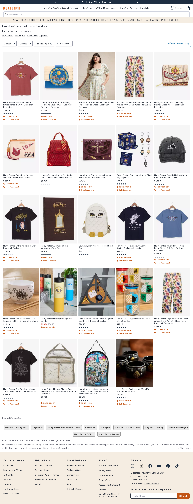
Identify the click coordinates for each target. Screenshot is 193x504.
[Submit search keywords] (5, 14)
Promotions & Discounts (46, 479)
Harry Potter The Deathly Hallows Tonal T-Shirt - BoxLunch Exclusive (19, 390)
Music (131, 20)
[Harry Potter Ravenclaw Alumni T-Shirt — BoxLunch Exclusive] (134, 219)
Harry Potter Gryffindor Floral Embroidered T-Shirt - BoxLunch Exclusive (18, 104)
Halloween (151, 20)
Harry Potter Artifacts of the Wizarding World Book (54, 247)
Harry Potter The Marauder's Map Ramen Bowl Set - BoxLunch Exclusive (21, 320)
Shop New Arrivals (128, 8)
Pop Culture (117, 20)
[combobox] (96, 14)
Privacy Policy (105, 470)
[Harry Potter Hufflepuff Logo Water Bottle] (58, 292)
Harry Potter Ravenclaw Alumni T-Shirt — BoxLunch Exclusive (132, 247)
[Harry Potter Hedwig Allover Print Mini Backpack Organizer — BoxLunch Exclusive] (58, 363)
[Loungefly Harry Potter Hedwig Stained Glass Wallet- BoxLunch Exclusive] (172, 76)
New (15, 20)
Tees (70, 20)
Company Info (73, 475)
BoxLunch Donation (75, 465)
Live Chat (159, 472)
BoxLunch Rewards (43, 465)
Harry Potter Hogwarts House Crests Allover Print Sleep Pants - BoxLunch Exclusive (134, 104)
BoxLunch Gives (74, 470)
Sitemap (102, 489)
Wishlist (38, 484)
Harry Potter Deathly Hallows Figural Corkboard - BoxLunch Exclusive (96, 320)
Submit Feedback (151, 483)
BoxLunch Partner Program (47, 475)
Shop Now (106, 2)
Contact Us (8, 465)
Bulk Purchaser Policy (108, 465)
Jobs (69, 484)
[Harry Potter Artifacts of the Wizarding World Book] (58, 219)
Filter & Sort (65, 43)
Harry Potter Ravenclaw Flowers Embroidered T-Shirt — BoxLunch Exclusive (169, 248)
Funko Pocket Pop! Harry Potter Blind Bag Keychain (134, 176)
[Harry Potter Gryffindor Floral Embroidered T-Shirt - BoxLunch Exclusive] (21, 76)
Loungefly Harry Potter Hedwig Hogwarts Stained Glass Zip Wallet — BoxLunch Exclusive (58, 104)
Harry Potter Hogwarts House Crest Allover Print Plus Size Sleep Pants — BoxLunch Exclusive (171, 321)
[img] (132, 466)
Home (104, 20)
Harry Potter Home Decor (127, 427)
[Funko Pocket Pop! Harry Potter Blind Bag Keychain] (134, 149)
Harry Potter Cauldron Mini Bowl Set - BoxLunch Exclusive (134, 390)
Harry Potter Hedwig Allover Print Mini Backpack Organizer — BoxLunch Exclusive (58, 391)
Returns (7, 479)
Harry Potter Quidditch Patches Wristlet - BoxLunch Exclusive (18, 176)
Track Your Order (11, 489)
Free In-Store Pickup (12, 470)
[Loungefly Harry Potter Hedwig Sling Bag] (96, 219)
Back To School (170, 20)
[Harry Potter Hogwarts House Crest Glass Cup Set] (134, 292)
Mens (62, 20)
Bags (78, 20)
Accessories (91, 20)
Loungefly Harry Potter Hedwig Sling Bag (96, 247)
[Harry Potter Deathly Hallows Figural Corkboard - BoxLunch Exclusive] (96, 292)
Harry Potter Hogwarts (16, 427)
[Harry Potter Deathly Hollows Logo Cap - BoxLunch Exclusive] (172, 149)
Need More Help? (11, 493)
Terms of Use (105, 480)
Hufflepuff (105, 427)
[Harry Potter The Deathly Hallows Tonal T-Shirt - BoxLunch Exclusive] (21, 363)
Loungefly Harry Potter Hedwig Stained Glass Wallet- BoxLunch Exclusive (169, 104)
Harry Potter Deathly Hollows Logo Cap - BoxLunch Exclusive (170, 176)
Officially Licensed (75, 489)
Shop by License (28, 26)
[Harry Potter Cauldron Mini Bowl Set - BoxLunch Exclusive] (134, 363)
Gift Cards (8, 475)
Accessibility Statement (109, 485)
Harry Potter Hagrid (178, 427)
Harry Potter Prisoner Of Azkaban (64, 427)
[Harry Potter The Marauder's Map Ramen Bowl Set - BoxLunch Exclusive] (21, 292)
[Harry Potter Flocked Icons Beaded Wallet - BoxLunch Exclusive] (96, 149)
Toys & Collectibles (33, 20)
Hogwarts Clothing (154, 427)
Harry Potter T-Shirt (84, 434)
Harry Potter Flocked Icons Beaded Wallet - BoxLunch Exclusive (95, 176)
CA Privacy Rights (107, 475)
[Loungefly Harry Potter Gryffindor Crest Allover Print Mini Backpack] (58, 149)
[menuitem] (188, 8)
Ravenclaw (90, 427)
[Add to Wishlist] (36, 55)
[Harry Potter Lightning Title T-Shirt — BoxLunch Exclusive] (21, 219)
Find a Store (72, 479)
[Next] (137, 2)
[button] (176, 8)
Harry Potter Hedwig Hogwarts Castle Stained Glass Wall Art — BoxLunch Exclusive (93, 391)
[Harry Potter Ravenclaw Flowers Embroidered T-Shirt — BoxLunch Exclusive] (172, 219)
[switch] (179, 44)
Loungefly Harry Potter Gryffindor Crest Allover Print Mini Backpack (57, 176)
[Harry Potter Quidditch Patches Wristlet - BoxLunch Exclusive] (21, 149)
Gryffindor (38, 427)
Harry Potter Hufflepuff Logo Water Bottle (57, 320)
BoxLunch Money (43, 470)
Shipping (7, 484)
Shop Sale (144, 8)
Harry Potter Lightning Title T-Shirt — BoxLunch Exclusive (21, 247)
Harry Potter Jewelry (109, 434)
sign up (183, 496)
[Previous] (56, 2)
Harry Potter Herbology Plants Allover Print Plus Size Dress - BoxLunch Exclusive (96, 104)
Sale (139, 20)
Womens (52, 20)
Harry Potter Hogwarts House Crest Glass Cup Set (133, 320)
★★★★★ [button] (8, 113)
